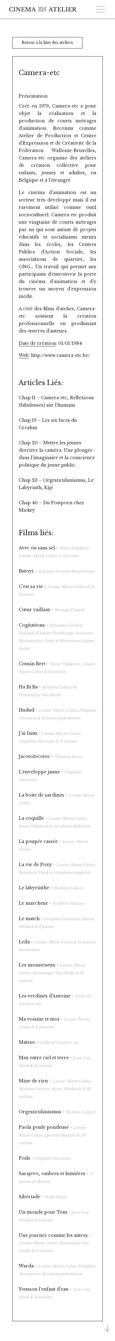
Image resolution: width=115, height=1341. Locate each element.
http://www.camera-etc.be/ (60, 355)
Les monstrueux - (52, 972)
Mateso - (49, 1042)
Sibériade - (43, 1196)
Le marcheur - (51, 903)
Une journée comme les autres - (55, 1243)
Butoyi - (56, 571)
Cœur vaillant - (52, 609)
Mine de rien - (55, 1088)
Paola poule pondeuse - (53, 1134)
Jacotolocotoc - (50, 756)
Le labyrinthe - (51, 887)
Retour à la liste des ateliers (47, 42)
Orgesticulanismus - (57, 1112)
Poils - (44, 1158)
